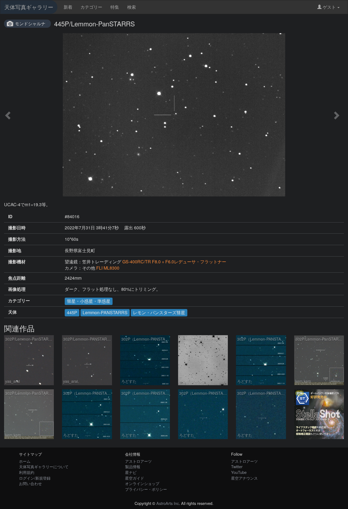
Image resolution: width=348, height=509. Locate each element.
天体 (12, 312)
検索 (131, 7)
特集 (114, 7)
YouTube (239, 472)
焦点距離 (17, 278)
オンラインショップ (142, 483)
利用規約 (26, 472)
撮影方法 (17, 239)
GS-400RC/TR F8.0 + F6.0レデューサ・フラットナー (174, 261)
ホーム (24, 461)
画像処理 (17, 289)
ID (10, 217)
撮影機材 (17, 262)
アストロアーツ (138, 461)
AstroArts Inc (167, 503)
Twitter (237, 466)
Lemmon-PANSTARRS (105, 312)
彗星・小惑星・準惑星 (88, 301)
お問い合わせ (30, 483)
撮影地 (14, 251)
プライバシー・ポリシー (146, 489)
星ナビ (130, 472)
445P (72, 312)
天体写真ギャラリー (28, 7)
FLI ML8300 (107, 268)
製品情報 (132, 466)
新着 (68, 7)
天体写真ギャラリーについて (44, 466)
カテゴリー (91, 7)
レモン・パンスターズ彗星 (159, 312)
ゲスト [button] (329, 7)
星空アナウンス (244, 478)
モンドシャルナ (30, 23)
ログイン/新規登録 (35, 478)
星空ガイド (134, 478)
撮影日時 (17, 228)
